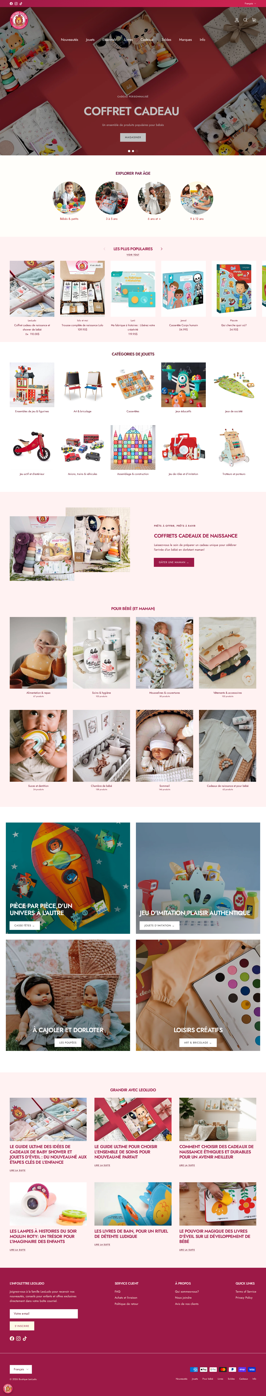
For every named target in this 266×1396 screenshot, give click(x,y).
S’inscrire (22, 1326)
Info (202, 39)
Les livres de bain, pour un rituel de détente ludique (131, 1233)
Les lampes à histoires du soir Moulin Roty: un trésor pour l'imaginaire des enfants (43, 1236)
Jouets (90, 39)
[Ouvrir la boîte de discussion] (7, 1388)
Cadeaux (147, 39)
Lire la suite (18, 1170)
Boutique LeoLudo (27, 1379)
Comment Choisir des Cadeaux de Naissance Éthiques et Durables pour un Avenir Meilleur (216, 1151)
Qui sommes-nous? (187, 1291)
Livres (128, 39)
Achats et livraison (126, 1297)
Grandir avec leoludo (133, 1090)
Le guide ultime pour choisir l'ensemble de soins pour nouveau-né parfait (125, 1151)
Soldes (166, 39)
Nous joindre (183, 1297)
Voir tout (133, 254)
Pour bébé (208, 1379)
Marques (185, 39)
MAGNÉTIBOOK (139, 3)
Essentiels (109, 39)
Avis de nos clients (186, 1304)
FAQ (117, 1291)
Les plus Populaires (133, 249)
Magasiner (133, 114)
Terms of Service (246, 1291)
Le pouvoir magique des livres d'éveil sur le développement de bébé (214, 1236)
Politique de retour (126, 1304)
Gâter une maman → (174, 562)
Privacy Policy (244, 1297)
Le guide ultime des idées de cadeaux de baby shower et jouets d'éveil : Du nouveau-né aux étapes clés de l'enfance (48, 1154)
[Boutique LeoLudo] (19, 20)
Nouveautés (69, 39)
